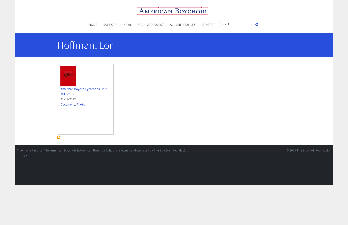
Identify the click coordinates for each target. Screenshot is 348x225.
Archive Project (151, 25)
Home (93, 25)
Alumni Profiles (183, 25)
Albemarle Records (30, 150)
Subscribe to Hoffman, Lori (58, 137)
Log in (24, 155)
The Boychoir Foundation (314, 150)
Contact (208, 25)
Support (110, 25)
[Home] (174, 10)
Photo (80, 104)
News (127, 25)
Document (67, 104)
